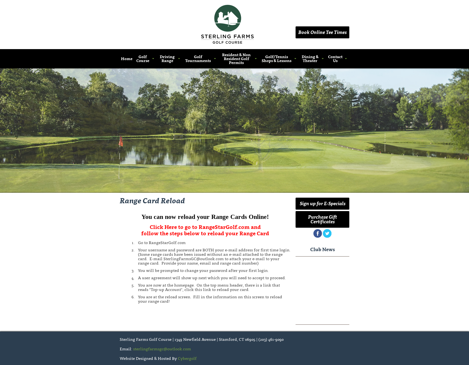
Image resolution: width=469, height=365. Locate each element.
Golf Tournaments (198, 58)
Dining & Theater (310, 58)
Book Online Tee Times (322, 32)
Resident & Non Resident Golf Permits (236, 58)
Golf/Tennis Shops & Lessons (276, 58)
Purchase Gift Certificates (322, 219)
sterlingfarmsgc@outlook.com (162, 348)
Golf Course (142, 58)
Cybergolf (187, 358)
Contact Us (335, 58)
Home (126, 58)
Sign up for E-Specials (322, 203)
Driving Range (167, 58)
